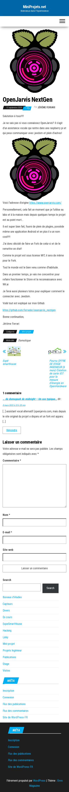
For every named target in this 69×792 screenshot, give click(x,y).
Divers (6, 610)
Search (7, 580)
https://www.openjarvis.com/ (45, 202)
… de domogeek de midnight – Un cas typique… (30, 399)
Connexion (8, 697)
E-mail (7, 532)
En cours (7, 617)
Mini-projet (26, 331)
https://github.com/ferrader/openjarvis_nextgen (29, 310)
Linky (5, 637)
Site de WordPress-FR (15, 717)
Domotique (24, 340)
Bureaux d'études (12, 597)
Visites (6, 670)
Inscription (8, 690)
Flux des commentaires (15, 710)
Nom (6, 515)
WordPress (39, 780)
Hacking (7, 630)
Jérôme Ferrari (46, 107)
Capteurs (8, 604)
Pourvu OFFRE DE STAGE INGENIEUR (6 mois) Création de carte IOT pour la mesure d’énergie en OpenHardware (57, 373)
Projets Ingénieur (12, 650)
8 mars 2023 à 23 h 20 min (14, 405)
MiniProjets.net (34, 7)
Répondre (11, 430)
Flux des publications (14, 704)
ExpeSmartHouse (12, 624)
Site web (8, 549)
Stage (6, 664)
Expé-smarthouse (9, 362)
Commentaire (12, 460)
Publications (9, 657)
